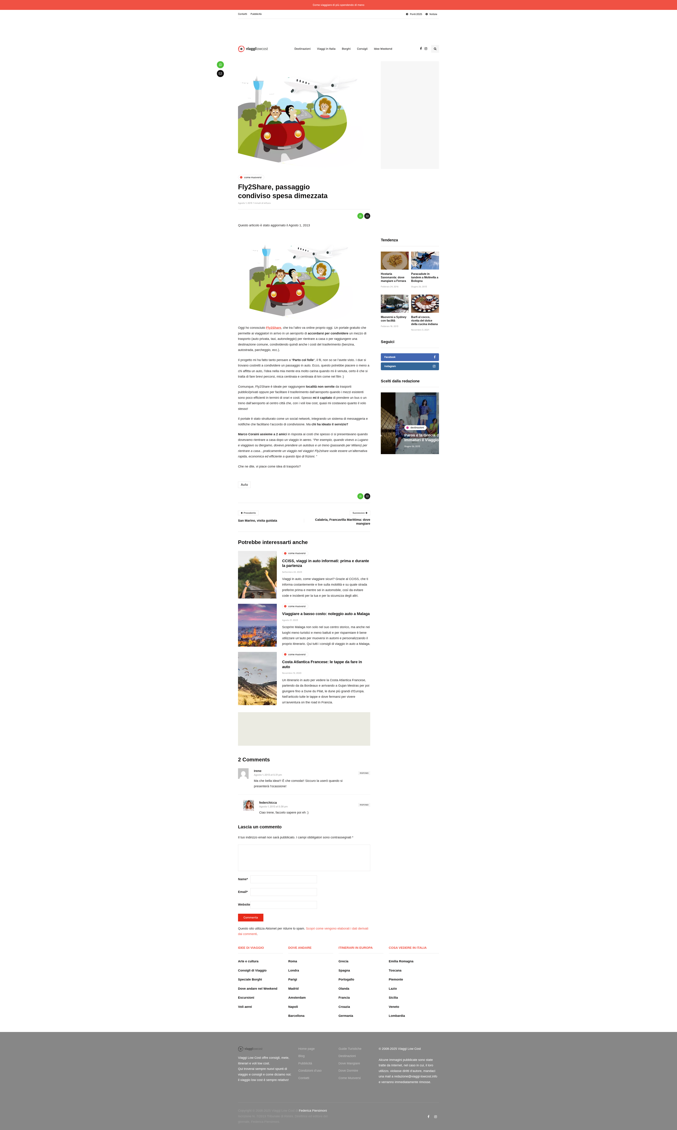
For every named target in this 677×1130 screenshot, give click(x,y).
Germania (345, 1016)
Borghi (346, 48)
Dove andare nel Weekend (257, 988)
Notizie (433, 14)
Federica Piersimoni (313, 1110)
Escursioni (246, 997)
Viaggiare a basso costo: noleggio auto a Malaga (326, 614)
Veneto (394, 1007)
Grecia (343, 961)
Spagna (344, 970)
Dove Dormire (348, 1070)
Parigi (292, 979)
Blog (301, 1056)
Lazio (393, 988)
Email (243, 892)
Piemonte (396, 979)
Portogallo (346, 979)
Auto (244, 485)
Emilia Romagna (401, 961)
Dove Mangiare (349, 1063)
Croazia (344, 1007)
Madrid (293, 988)
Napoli (293, 1007)
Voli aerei (245, 1007)
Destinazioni (302, 48)
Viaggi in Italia (326, 48)
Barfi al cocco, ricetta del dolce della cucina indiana (424, 321)
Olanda (343, 988)
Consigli (362, 48)
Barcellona (296, 1016)
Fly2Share (273, 327)
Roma (292, 961)
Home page (306, 1048)
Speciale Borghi (250, 979)
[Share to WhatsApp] (360, 216)
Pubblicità (256, 14)
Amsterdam (297, 997)
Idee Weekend (383, 48)
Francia (344, 997)
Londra (293, 970)
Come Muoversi (349, 1078)
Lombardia (397, 1016)
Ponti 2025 (416, 14)
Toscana (395, 970)
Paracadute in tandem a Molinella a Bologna (424, 277)
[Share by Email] (367, 216)
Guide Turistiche (349, 1048)
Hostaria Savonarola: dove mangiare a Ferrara (393, 277)
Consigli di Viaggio (252, 970)
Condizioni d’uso (310, 1070)
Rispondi (364, 773)
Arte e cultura (248, 961)
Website (244, 904)
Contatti (242, 14)
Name (243, 879)
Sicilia (393, 997)
